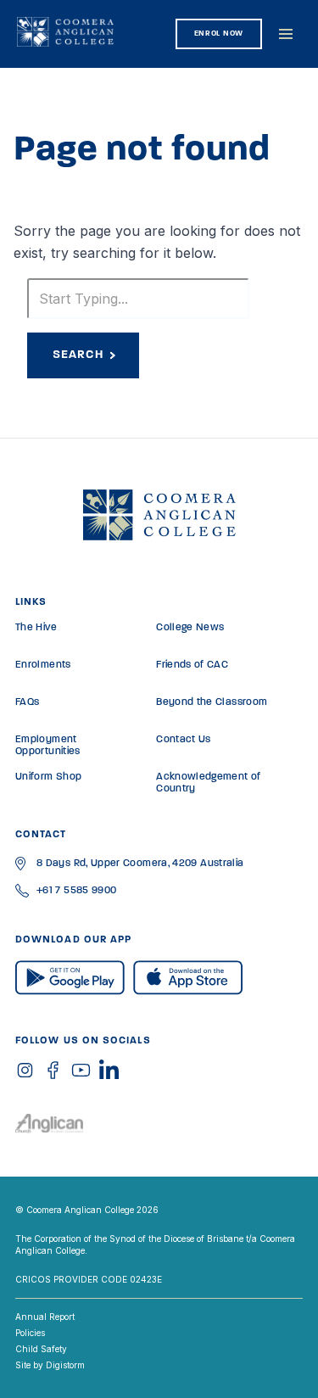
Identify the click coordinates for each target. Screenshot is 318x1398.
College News (190, 628)
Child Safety (41, 1349)
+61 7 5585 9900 (76, 891)
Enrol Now (218, 33)
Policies (30, 1333)
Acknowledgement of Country (208, 783)
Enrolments (43, 665)
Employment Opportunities (48, 746)
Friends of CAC (192, 665)
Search (78, 355)
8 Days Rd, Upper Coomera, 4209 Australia (139, 863)
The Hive (36, 628)
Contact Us (183, 740)
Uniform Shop (48, 777)
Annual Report (45, 1316)
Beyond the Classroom (211, 702)
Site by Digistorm (50, 1365)
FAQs (27, 702)
